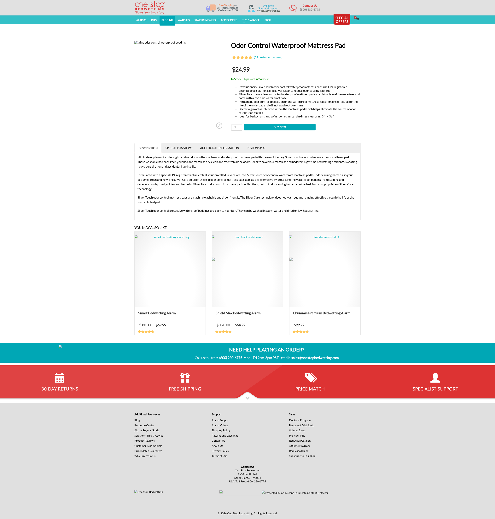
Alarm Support (221, 420)
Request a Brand (299, 450)
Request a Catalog (300, 440)
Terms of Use (219, 455)
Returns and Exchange (225, 435)
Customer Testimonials (148, 445)
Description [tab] (148, 148)
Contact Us (218, 440)
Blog (137, 420)
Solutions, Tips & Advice (148, 435)
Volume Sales (297, 430)
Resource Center (144, 425)
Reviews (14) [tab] (256, 148)
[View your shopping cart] (357, 19)
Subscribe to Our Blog (302, 455)
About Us (217, 445)
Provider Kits (297, 435)
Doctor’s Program (300, 420)
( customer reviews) (268, 57)
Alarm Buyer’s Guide (146, 430)
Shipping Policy (221, 430)
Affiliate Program (299, 445)
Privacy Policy (220, 450)
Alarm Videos (220, 425)
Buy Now (280, 127)
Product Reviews (144, 440)
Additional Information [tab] (219, 148)
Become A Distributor (302, 425)
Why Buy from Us (144, 455)
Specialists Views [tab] (179, 148)
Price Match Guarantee (148, 450)
